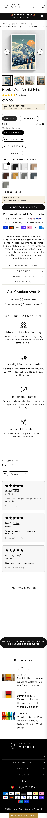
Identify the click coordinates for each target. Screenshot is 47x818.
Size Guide (23, 271)
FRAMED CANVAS (32, 305)
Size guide (40, 124)
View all (23, 667)
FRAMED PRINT (30, 299)
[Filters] (5, 473)
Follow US (23, 775)
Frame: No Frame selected (19, 160)
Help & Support (23, 762)
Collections (15, 24)
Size (4, 124)
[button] (9, 95)
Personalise (13, 192)
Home (6, 24)
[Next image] (40, 52)
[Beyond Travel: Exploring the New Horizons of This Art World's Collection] (8, 694)
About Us (23, 768)
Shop (23, 756)
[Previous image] (7, 52)
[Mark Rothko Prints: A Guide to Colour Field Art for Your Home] (8, 677)
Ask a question (23, 282)
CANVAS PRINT (13, 305)
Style (5, 114)
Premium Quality (23, 276)
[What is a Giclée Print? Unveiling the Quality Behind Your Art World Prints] (8, 716)
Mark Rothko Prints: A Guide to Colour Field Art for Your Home (30, 681)
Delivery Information (23, 266)
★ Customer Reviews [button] (23, 815)
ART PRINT (14, 299)
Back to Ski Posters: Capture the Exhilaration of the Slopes (25, 642)
